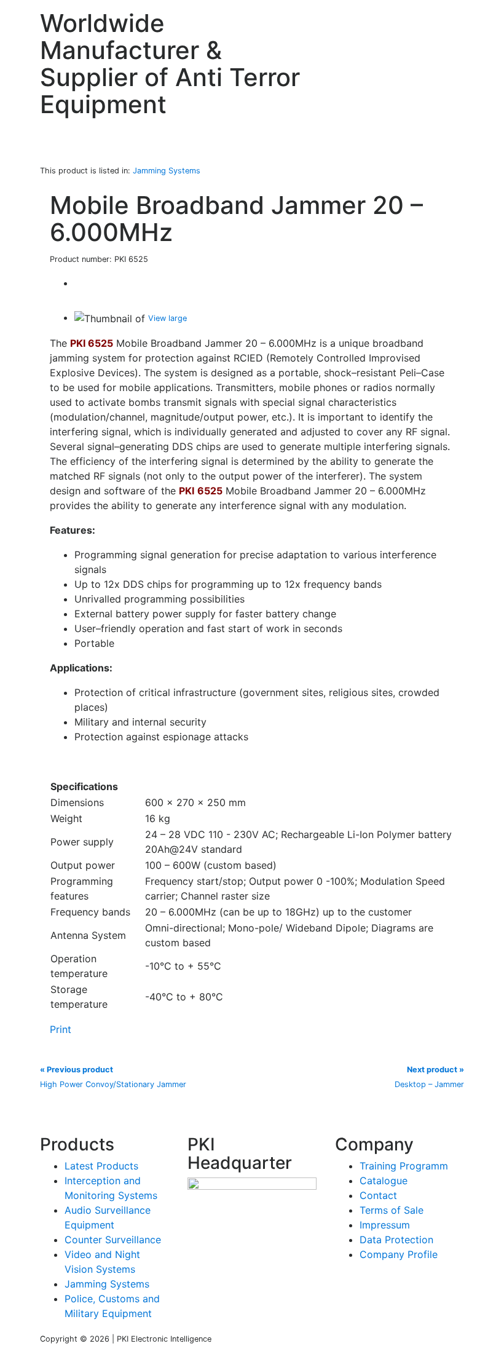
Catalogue (384, 1180)
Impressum (385, 1225)
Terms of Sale (391, 1210)
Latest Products (101, 1166)
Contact (378, 1195)
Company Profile (399, 1254)
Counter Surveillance (113, 1239)
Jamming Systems (107, 1284)
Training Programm (404, 1166)
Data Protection (396, 1239)
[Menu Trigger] (466, 21)
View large (167, 318)
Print (60, 1029)
